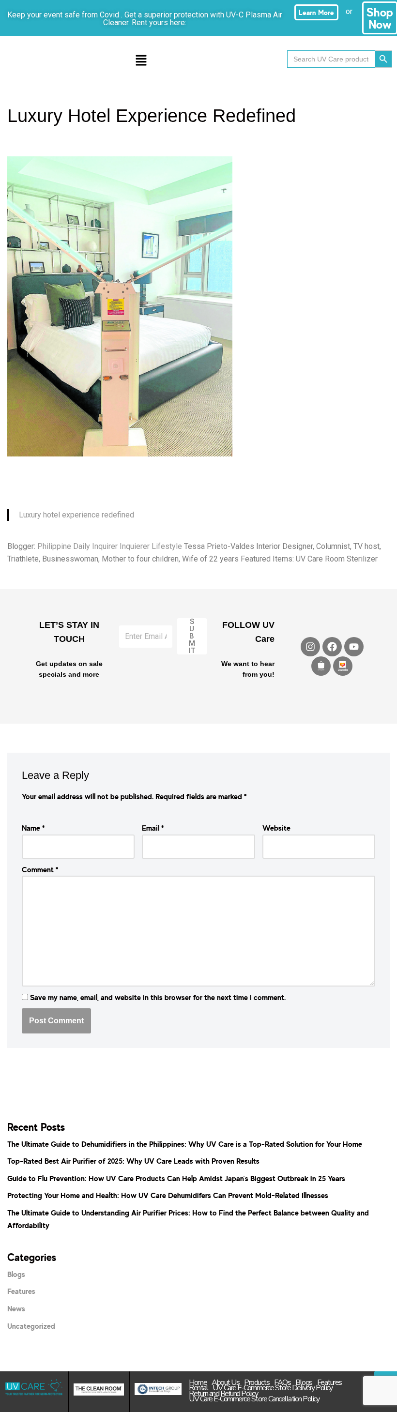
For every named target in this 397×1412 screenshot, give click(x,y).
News (16, 1308)
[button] (141, 60)
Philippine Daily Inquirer (77, 546)
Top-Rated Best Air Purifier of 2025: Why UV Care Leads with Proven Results (133, 1161)
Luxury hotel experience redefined (76, 514)
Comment (40, 869)
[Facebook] (332, 646)
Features (21, 1291)
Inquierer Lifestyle (151, 546)
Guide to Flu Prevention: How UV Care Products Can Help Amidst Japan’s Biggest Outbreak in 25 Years (176, 1178)
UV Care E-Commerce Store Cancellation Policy (254, 1399)
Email (153, 828)
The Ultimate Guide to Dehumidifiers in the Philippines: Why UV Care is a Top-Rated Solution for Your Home (184, 1144)
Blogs (16, 1274)
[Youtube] (354, 646)
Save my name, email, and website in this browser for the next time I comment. (158, 997)
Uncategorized (31, 1326)
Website (276, 828)
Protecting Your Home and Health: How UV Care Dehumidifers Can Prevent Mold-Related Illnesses (167, 1195)
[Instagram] (310, 646)
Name (33, 828)
